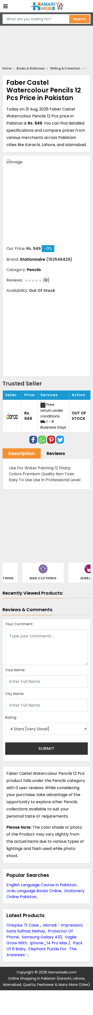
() (46, 280)
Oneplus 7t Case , (23, 925)
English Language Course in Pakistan (41, 885)
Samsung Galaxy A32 (42, 937)
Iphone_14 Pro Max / (50, 943)
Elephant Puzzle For (47, 949)
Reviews (56, 453)
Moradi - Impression (62, 925)
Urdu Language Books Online (34, 891)
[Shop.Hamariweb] (46, 6)
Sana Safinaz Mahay (25, 931)
